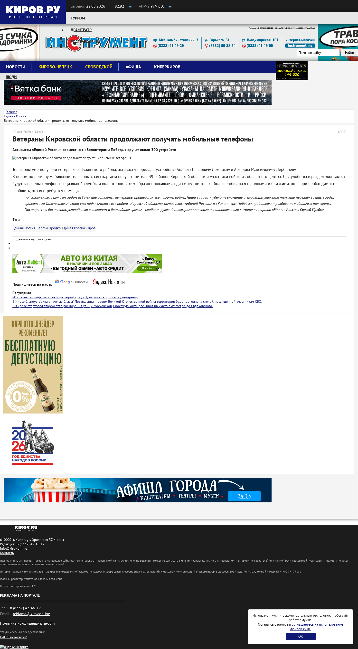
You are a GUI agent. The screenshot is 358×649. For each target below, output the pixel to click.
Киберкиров (167, 67)
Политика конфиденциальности (27, 623)
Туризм (78, 18)
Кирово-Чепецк (55, 67)
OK (300, 636)
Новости (15, 67)
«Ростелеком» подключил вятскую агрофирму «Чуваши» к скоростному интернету (75, 297)
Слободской (99, 67)
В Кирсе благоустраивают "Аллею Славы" (43, 301)
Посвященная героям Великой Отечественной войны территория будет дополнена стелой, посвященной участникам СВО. (168, 301)
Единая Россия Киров (78, 228)
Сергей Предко (49, 228)
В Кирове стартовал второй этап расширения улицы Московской (62, 306)
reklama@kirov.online (31, 613)
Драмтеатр (81, 29)
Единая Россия (23, 228)
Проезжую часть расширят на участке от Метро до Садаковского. (163, 306)
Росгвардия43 (84, 41)
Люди (11, 76)
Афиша (133, 67)
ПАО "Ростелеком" (13, 637)
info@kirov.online (13, 548)
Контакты (7, 553)
